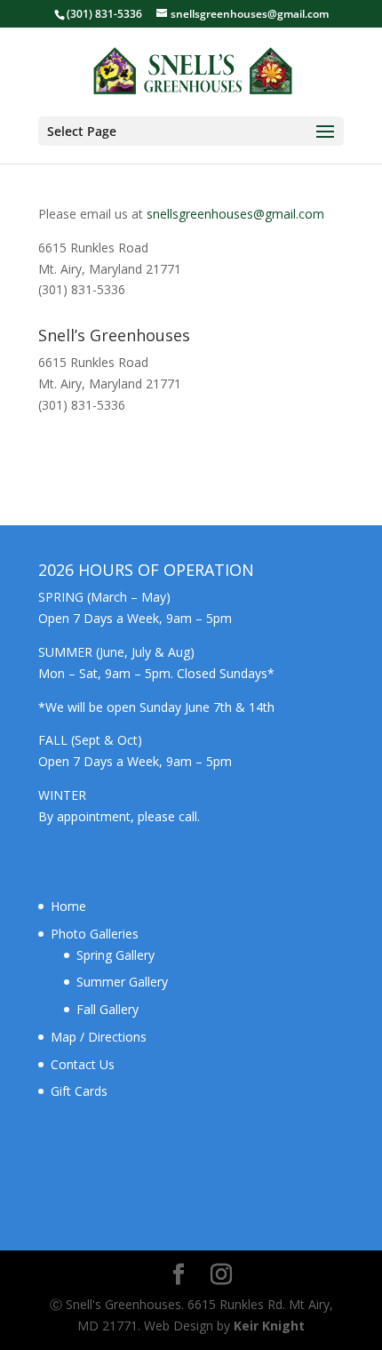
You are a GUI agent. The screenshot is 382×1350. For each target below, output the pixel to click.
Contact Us (83, 1064)
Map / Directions (99, 1036)
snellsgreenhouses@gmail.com (235, 213)
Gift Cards (79, 1090)
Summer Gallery (122, 981)
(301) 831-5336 (104, 13)
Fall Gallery (107, 1009)
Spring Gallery (115, 955)
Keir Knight (269, 1325)
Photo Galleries (95, 933)
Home (68, 906)
